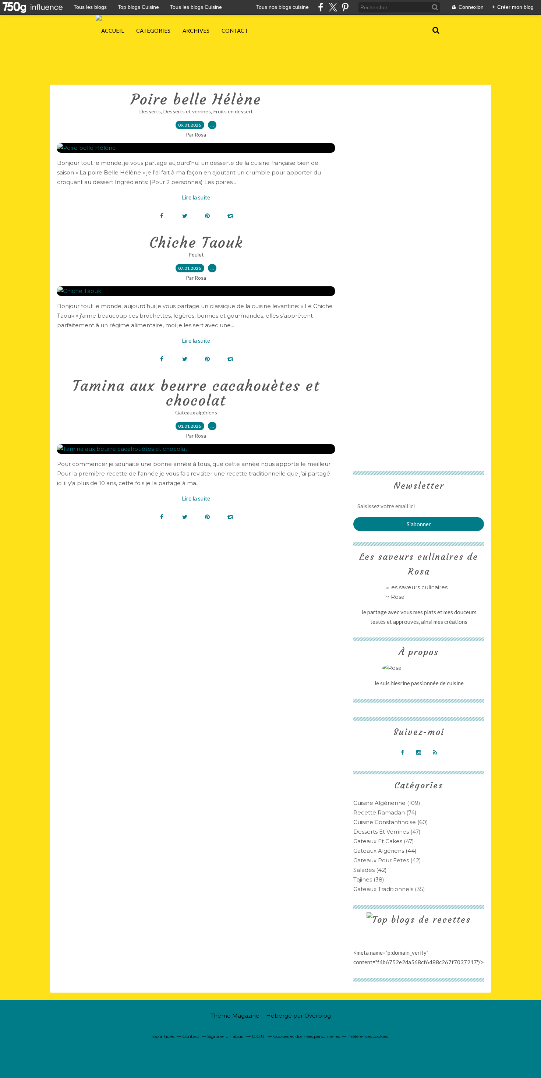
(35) (389, 889)
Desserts (150, 111)
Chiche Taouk (196, 242)
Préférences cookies (367, 1036)
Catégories (153, 30)
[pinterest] (345, 7)
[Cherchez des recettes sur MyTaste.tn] (419, 919)
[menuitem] (113, 30)
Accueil (112, 30)
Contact (235, 30)
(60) (390, 822)
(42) (387, 860)
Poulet (196, 254)
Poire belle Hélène (196, 99)
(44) (385, 850)
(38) (368, 879)
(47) (387, 831)
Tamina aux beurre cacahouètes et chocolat (196, 393)
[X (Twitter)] (332, 7)
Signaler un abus (225, 1036)
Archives (196, 30)
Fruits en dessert (233, 111)
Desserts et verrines (187, 111)
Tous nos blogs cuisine (282, 7)
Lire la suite (196, 197)
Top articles (162, 1036)
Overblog (317, 1015)
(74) (385, 812)
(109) (386, 802)
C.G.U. (258, 1036)
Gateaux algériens (196, 412)
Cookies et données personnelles (306, 1036)
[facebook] (320, 7)
